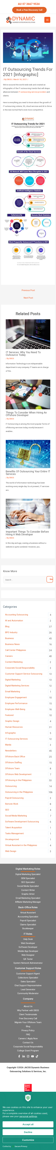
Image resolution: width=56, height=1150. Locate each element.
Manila (8, 744)
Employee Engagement (16, 697)
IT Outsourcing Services (16, 739)
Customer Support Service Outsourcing (23, 673)
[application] (28, 1121)
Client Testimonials (28, 1014)
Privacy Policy (28, 1030)
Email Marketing (12, 691)
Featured (9, 715)
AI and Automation (14, 620)
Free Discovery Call (28, 1018)
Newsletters (11, 750)
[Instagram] (28, 1056)
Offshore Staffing (13, 762)
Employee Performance (16, 703)
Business (9, 638)
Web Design (10, 851)
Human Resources (14, 727)
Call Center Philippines (15, 650)
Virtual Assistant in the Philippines (21, 845)
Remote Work (11, 804)
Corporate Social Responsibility (20, 668)
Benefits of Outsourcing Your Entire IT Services (28, 472)
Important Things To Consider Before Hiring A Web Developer (27, 533)
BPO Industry (11, 632)
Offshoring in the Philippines (18, 780)
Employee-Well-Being (15, 709)
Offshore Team (12, 768)
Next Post (28, 298)
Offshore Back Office (15, 756)
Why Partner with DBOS (28, 1010)
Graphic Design (12, 721)
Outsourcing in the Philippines (19, 792)
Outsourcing (11, 786)
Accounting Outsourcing (16, 614)
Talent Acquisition (13, 827)
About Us (28, 1006)
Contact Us (28, 1042)
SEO (7, 809)
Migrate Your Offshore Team (28, 1022)
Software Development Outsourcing (22, 821)
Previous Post (28, 290)
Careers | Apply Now (28, 1038)
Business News (12, 644)
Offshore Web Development (18, 774)
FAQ (28, 1034)
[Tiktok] (37, 1056)
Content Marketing (14, 662)
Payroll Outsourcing (14, 798)
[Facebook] (19, 1056)
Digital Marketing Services (17, 685)
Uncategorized (12, 839)
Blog (7, 626)
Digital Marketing (13, 679)
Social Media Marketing (16, 815)
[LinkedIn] (24, 1056)
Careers (9, 656)
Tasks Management (14, 833)
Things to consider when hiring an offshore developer (26, 414)
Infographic (10, 733)
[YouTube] (32, 1056)
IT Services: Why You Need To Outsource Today (23, 353)
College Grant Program (28, 1050)
